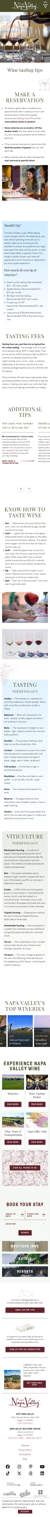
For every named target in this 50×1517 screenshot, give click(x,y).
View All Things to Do (25, 1168)
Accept (25, 1511)
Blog (25, 1458)
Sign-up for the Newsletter (25, 1349)
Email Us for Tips (25, 1310)
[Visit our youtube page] (42, 1467)
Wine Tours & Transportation (13, 1133)
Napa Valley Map (37, 1131)
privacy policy (20, 1507)
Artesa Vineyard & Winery (19, 1041)
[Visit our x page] (19, 1473)
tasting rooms (23, 118)
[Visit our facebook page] (8, 1467)
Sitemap (25, 1445)
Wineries (13, 1093)
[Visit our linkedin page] (42, 1473)
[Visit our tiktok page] (8, 1473)
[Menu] (45, 5)
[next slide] (39, 1026)
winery (25, 436)
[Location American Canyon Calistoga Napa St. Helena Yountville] (25, 1225)
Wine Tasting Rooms (37, 1095)
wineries (8, 118)
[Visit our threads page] (30, 1473)
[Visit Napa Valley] (25, 5)
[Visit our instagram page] (19, 1467)
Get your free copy (34, 1384)
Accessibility (25, 1454)
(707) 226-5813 (25, 1423)
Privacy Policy (25, 1449)
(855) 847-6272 (34, 1438)
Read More (14, 1104)
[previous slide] (11, 1026)
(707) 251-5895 (16, 1438)
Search (25, 1233)
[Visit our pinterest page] (30, 1467)
